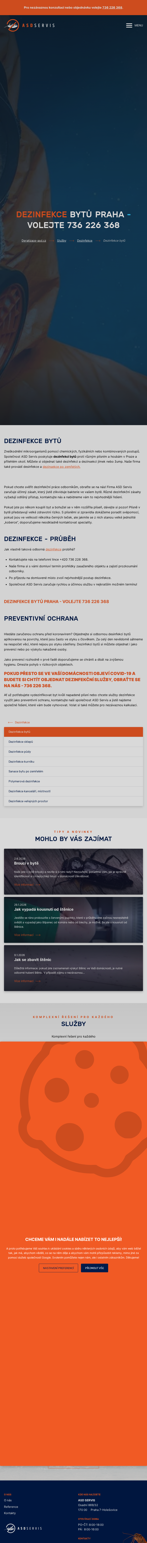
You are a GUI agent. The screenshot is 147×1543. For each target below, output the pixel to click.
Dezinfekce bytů (19, 732)
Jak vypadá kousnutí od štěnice (44, 909)
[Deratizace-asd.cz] (29, 25)
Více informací (23, 884)
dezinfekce (53, 549)
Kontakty (10, 1513)
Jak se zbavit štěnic (32, 960)
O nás (8, 1500)
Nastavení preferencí (58, 1268)
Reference (11, 1507)
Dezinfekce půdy (20, 751)
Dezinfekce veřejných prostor (28, 801)
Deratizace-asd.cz (34, 240)
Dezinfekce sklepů (21, 741)
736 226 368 (112, 7)
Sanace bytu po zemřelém (26, 771)
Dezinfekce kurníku (21, 761)
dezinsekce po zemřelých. (61, 467)
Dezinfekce (84, 240)
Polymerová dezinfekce (24, 781)
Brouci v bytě (26, 863)
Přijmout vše (94, 1268)
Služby (61, 240)
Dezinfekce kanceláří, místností (30, 791)
